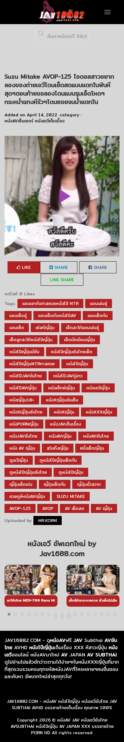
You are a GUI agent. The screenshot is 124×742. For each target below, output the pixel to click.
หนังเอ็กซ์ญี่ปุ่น (61, 388)
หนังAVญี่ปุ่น (60, 436)
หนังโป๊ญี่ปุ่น (77, 363)
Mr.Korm (47, 520)
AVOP (47, 508)
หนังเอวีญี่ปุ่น (98, 388)
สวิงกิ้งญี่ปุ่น (58, 448)
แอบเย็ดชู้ (18, 315)
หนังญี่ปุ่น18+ (21, 400)
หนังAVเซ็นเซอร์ (19, 121)
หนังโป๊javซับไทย (25, 376)
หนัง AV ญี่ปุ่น (22, 448)
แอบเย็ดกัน (98, 315)
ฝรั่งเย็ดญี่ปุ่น (92, 448)
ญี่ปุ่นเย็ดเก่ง (20, 484)
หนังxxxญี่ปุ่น (99, 412)
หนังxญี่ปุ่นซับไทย (25, 412)
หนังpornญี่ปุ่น (24, 424)
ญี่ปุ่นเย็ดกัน (55, 484)
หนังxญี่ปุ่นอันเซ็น (62, 400)
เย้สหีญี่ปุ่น (45, 327)
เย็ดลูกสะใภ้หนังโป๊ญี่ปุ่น (31, 339)
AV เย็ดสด (74, 508)
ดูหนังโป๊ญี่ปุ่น (70, 472)
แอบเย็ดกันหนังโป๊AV (57, 315)
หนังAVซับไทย (96, 436)
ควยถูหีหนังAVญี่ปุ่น (27, 496)
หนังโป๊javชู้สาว (67, 376)
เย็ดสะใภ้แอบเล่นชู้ (82, 327)
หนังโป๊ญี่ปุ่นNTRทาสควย (32, 363)
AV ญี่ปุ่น (104, 508)
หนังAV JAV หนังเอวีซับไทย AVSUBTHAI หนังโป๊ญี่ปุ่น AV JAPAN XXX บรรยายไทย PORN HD (62, 726)
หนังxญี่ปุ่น (64, 412)
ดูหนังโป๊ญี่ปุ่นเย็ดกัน (58, 460)
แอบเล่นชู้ (98, 303)
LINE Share (62, 279)
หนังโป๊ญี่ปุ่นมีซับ (24, 351)
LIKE (25, 267)
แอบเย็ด (16, 327)
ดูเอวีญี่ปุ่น (18, 460)
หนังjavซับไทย (23, 436)
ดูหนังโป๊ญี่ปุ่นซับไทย (28, 472)
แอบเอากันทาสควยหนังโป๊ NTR (50, 303)
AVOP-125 (20, 508)
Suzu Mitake (71, 496)
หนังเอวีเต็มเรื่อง (49, 121)
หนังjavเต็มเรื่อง (65, 424)
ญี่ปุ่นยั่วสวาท (89, 484)
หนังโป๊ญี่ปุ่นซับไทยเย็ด (71, 351)
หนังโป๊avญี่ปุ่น (23, 388)
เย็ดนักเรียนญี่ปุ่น (79, 339)
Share (60, 267)
